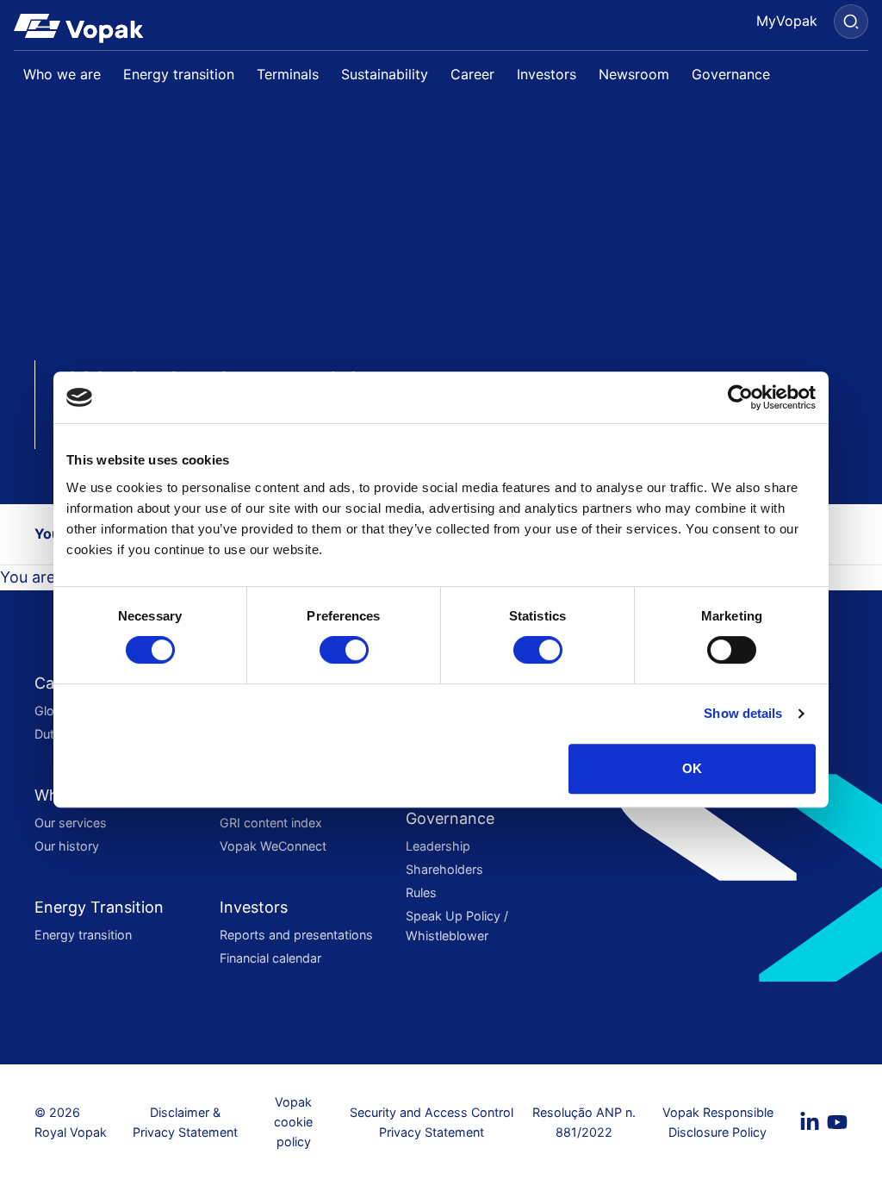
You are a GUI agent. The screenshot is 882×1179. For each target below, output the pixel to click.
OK (692, 768)
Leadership (438, 846)
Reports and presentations (296, 934)
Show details (743, 713)
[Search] (851, 21)
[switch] (344, 650)
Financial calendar (270, 958)
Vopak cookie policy (293, 1122)
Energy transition (83, 934)
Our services (70, 822)
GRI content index (271, 822)
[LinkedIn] (809, 1122)
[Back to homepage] (85, 28)
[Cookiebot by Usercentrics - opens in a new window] (740, 397)
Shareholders (444, 869)
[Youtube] (837, 1122)
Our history (66, 846)
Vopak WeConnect (273, 846)
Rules (421, 892)
